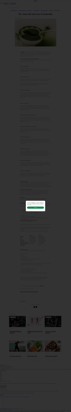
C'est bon (35, 207)
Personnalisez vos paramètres (35, 209)
